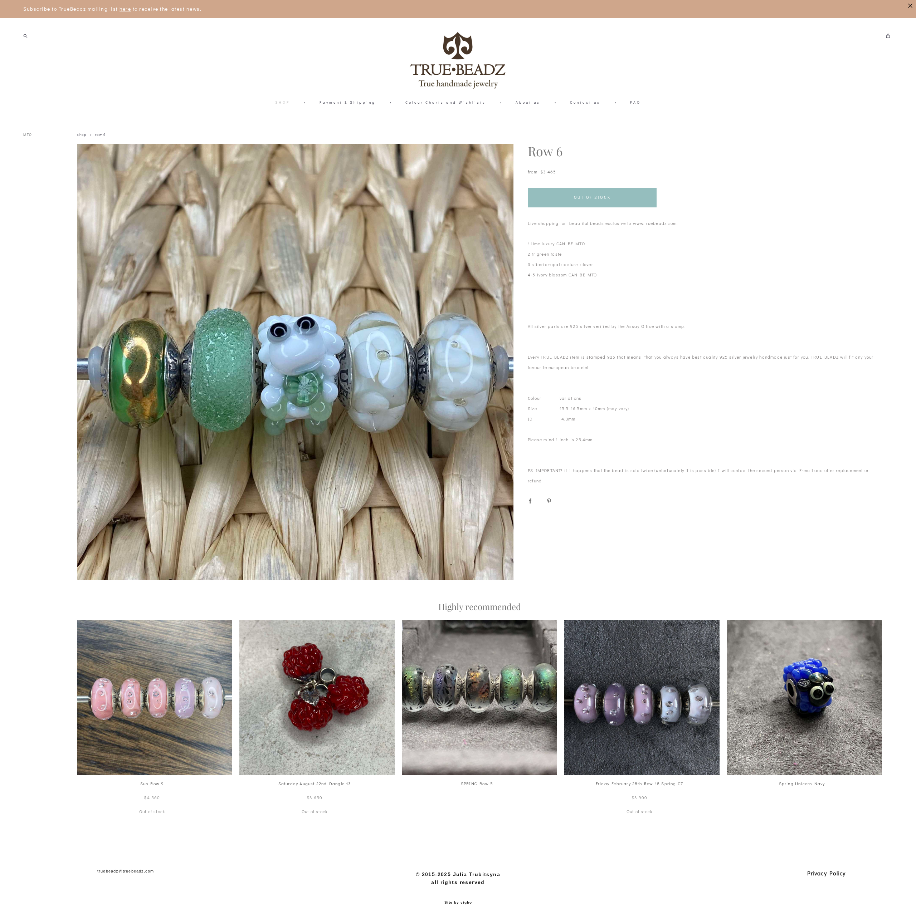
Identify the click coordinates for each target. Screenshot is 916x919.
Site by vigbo (458, 902)
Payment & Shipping (348, 102)
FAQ (635, 102)
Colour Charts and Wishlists (445, 102)
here (125, 8)
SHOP (282, 102)
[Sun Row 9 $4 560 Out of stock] (154, 697)
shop (82, 134)
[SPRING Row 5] (479, 697)
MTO (27, 134)
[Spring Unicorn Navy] (804, 697)
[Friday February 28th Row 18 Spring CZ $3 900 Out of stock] (642, 697)
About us (528, 102)
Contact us (585, 102)
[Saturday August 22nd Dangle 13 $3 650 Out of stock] (317, 697)
